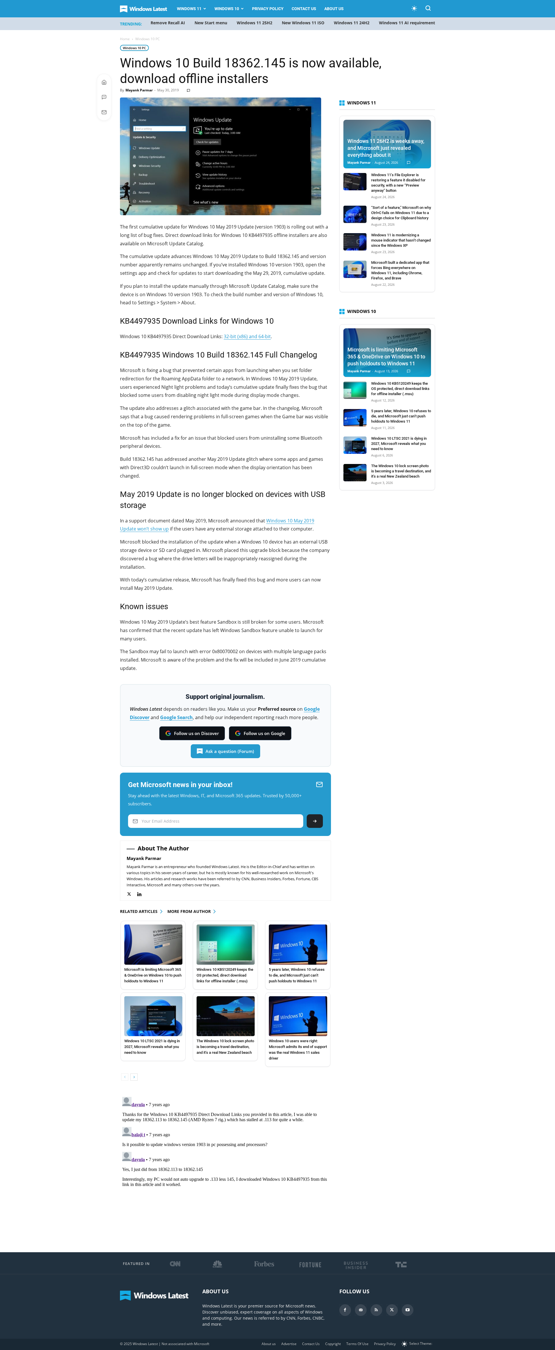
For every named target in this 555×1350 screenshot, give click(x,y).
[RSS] (376, 1310)
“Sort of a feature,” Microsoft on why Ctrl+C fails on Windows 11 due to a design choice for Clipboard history (401, 212)
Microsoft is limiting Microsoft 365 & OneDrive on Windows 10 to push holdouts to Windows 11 (153, 975)
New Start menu (211, 22)
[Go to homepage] (104, 82)
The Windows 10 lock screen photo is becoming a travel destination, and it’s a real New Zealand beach (225, 1047)
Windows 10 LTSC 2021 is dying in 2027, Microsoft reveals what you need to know (152, 1047)
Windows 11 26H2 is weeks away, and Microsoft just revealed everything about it (385, 148)
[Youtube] (407, 1310)
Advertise (289, 1343)
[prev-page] (124, 1077)
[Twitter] (132, 894)
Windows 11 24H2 (351, 22)
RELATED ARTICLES (139, 911)
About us (334, 8)
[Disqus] (225, 1167)
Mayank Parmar (139, 90)
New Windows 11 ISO (303, 22)
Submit (315, 821)
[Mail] (361, 1310)
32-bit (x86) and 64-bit (247, 336)
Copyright (333, 1343)
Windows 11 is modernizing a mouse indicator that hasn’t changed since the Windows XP (401, 240)
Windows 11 (189, 8)
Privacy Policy (268, 8)
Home (125, 38)
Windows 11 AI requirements (408, 22)
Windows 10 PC (134, 48)
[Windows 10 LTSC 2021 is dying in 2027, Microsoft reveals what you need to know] (153, 1016)
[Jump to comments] (104, 97)
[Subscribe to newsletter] (104, 112)
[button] (428, 9)
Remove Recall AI (168, 22)
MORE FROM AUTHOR (189, 911)
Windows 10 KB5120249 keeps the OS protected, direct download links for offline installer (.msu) (225, 975)
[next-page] (134, 1077)
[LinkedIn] (142, 894)
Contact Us (304, 8)
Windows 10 (226, 8)
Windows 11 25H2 (254, 22)
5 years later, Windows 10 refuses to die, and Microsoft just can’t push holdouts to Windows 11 (297, 975)
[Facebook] (345, 1310)
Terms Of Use (357, 1343)
